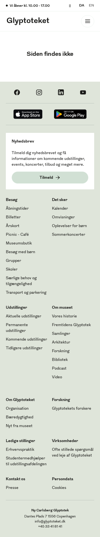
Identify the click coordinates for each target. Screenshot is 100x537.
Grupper (13, 261)
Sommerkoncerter (68, 235)
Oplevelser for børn (69, 226)
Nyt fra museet (19, 426)
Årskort (12, 226)
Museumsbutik (19, 243)
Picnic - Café (17, 235)
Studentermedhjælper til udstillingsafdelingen (26, 461)
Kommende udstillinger (26, 340)
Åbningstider (17, 209)
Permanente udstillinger (17, 328)
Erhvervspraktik (20, 450)
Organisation (17, 409)
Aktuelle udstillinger (23, 316)
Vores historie (64, 316)
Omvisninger (63, 217)
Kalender (60, 209)
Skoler (11, 270)
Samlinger (61, 334)
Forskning (60, 351)
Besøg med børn (20, 252)
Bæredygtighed (19, 417)
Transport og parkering (26, 293)
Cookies (59, 488)
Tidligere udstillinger (24, 348)
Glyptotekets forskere (71, 409)
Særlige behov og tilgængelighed (21, 281)
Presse (12, 488)
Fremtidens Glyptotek (71, 325)
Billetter (13, 217)
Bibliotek (60, 360)
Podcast (59, 369)
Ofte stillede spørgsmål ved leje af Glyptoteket (72, 453)
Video (57, 377)
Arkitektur (61, 342)
